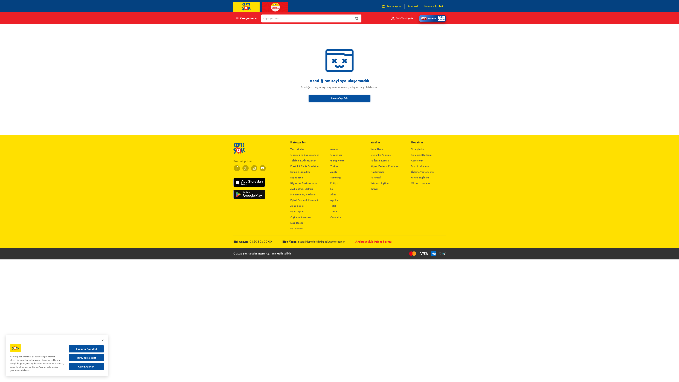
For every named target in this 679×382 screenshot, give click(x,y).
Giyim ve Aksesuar (300, 217)
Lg (331, 189)
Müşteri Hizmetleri (421, 183)
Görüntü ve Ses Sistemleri (304, 155)
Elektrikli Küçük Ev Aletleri (304, 166)
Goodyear (336, 155)
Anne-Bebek (297, 206)
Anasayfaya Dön (339, 98)
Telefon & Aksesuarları (303, 160)
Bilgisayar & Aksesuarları (304, 183)
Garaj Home (337, 160)
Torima (334, 166)
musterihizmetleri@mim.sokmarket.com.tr (321, 242)
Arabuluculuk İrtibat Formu (373, 242)
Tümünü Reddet (86, 357)
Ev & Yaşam (297, 211)
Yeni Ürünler (297, 149)
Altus (333, 194)
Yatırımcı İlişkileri (380, 183)
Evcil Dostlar (297, 223)
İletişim (374, 189)
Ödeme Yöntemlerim (422, 172)
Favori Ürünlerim (420, 166)
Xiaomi (334, 211)
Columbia (335, 217)
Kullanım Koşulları (381, 160)
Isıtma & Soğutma (300, 172)
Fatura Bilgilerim (420, 177)
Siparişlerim (417, 149)
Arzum (334, 149)
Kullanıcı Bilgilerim (421, 155)
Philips (334, 183)
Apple (333, 172)
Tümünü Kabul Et (86, 349)
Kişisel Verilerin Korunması (385, 166)
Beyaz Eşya (296, 177)
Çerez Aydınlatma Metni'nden (39, 363)
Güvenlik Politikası (381, 155)
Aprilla (334, 200)
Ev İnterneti (296, 228)
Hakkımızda (377, 172)
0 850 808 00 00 (260, 242)
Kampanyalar (394, 6)
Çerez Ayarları (86, 366)
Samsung (335, 177)
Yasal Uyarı (377, 149)
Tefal (333, 206)
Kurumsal (376, 177)
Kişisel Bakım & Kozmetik (304, 200)
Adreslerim (417, 160)
